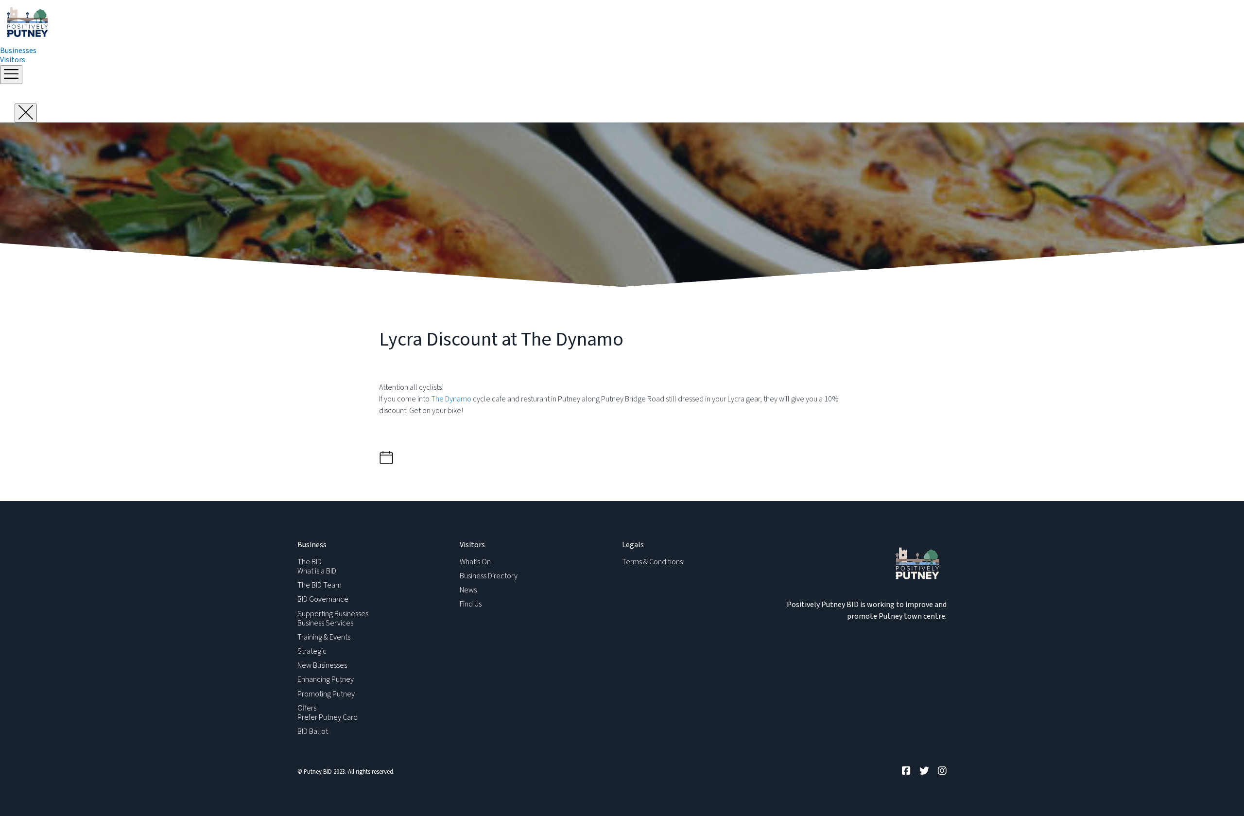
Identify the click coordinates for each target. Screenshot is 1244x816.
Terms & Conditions (652, 561)
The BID (309, 561)
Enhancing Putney (325, 679)
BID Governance (322, 599)
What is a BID (316, 571)
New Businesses (322, 665)
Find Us (471, 604)
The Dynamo (451, 399)
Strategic (312, 651)
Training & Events (323, 637)
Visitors (12, 59)
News (468, 590)
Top (1220, 792)
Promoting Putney (326, 694)
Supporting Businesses (332, 613)
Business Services (325, 623)
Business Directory (489, 576)
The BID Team (319, 585)
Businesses (18, 50)
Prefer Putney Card (327, 717)
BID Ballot (312, 731)
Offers (306, 708)
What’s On (475, 561)
